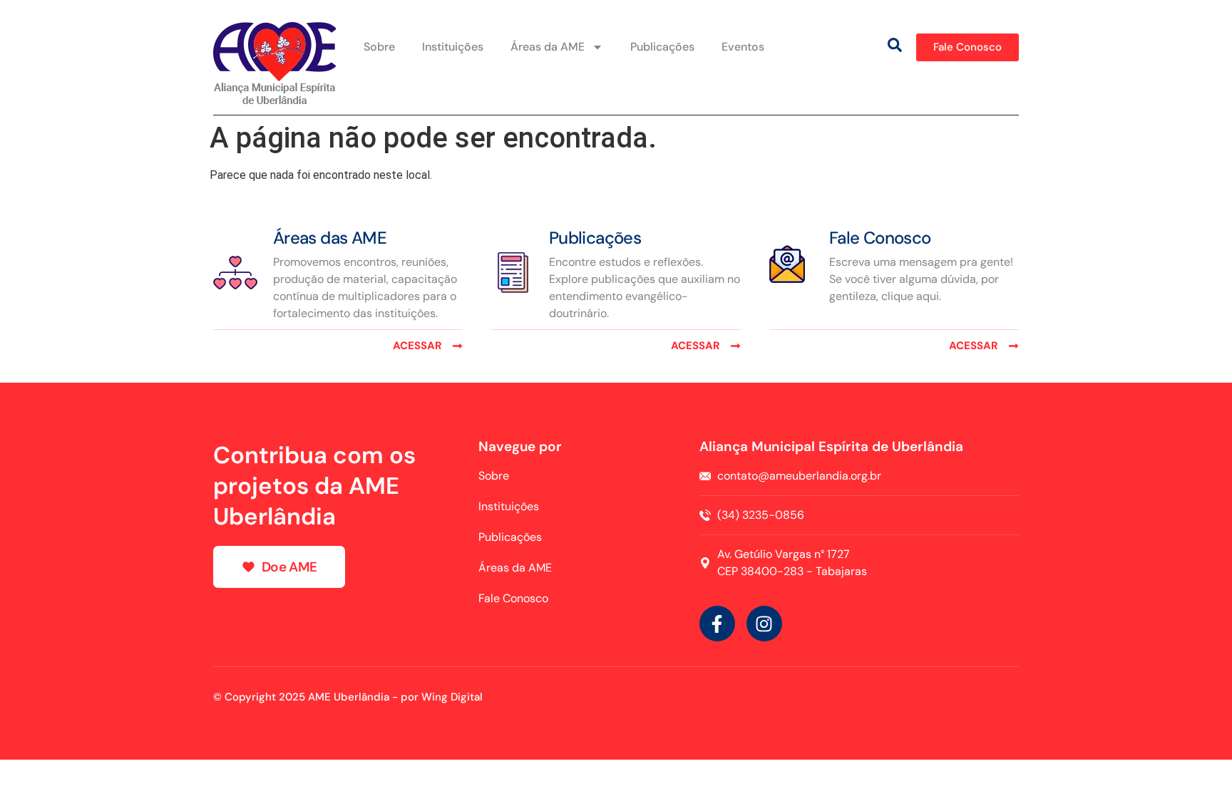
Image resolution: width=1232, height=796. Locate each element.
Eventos (743, 46)
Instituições (452, 46)
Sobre (379, 46)
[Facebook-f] (717, 623)
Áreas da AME (547, 46)
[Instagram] (764, 623)
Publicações (662, 46)
